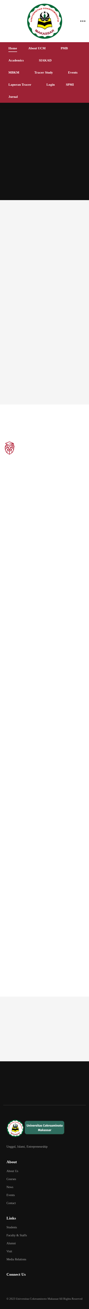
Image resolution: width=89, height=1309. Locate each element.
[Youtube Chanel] (41, 1286)
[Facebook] (19, 1286)
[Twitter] (8, 1286)
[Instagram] (30, 1286)
